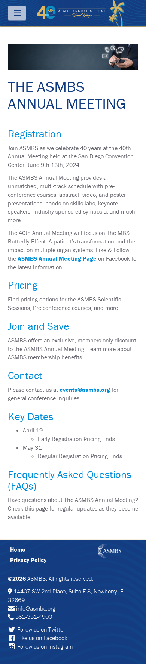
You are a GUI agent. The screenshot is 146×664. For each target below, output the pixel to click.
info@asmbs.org (35, 608)
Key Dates (31, 416)
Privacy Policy (28, 560)
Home (17, 549)
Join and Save (38, 326)
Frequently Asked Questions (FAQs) (69, 480)
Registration (34, 133)
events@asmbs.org (85, 389)
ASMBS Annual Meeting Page (57, 258)
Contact (25, 375)
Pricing (22, 285)
